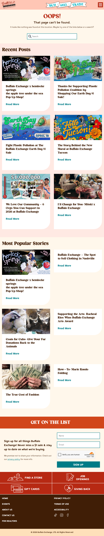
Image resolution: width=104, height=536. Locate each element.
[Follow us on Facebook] (67, 515)
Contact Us (8, 515)
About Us (7, 509)
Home (5, 498)
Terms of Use (61, 504)
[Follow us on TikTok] (55, 515)
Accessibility (61, 509)
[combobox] (52, 36)
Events (6, 504)
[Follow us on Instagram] (61, 515)
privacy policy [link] (14, 459)
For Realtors (9, 521)
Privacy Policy (62, 498)
